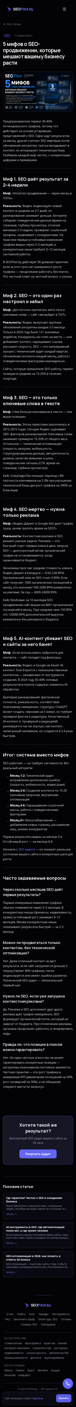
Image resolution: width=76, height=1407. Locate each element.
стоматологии (13, 1343)
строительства (41, 1348)
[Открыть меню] (64, 9)
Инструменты (61, 1314)
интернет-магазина (17, 1348)
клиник (62, 1343)
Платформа (48, 1324)
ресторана (61, 1348)
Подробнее (37, 1398)
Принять (64, 1398)
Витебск (43, 1370)
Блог (32, 1314)
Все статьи (14, 24)
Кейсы (21, 1314)
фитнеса (35, 1357)
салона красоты (36, 1353)
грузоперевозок (54, 1357)
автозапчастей (58, 1353)
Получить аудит (38, 1154)
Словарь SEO (29, 1324)
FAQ (7, 1319)
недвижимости (13, 1353)
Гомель (20, 1370)
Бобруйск (24, 1375)
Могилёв (9, 1375)
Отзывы (66, 1319)
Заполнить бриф (24, 1319)
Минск (8, 1370)
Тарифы (44, 1314)
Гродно (55, 1370)
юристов (49, 1343)
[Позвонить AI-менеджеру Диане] (68, 1383)
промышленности (15, 1357)
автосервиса (33, 1343)
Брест (31, 1370)
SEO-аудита (26, 849)
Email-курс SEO (47, 1319)
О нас (10, 1314)
